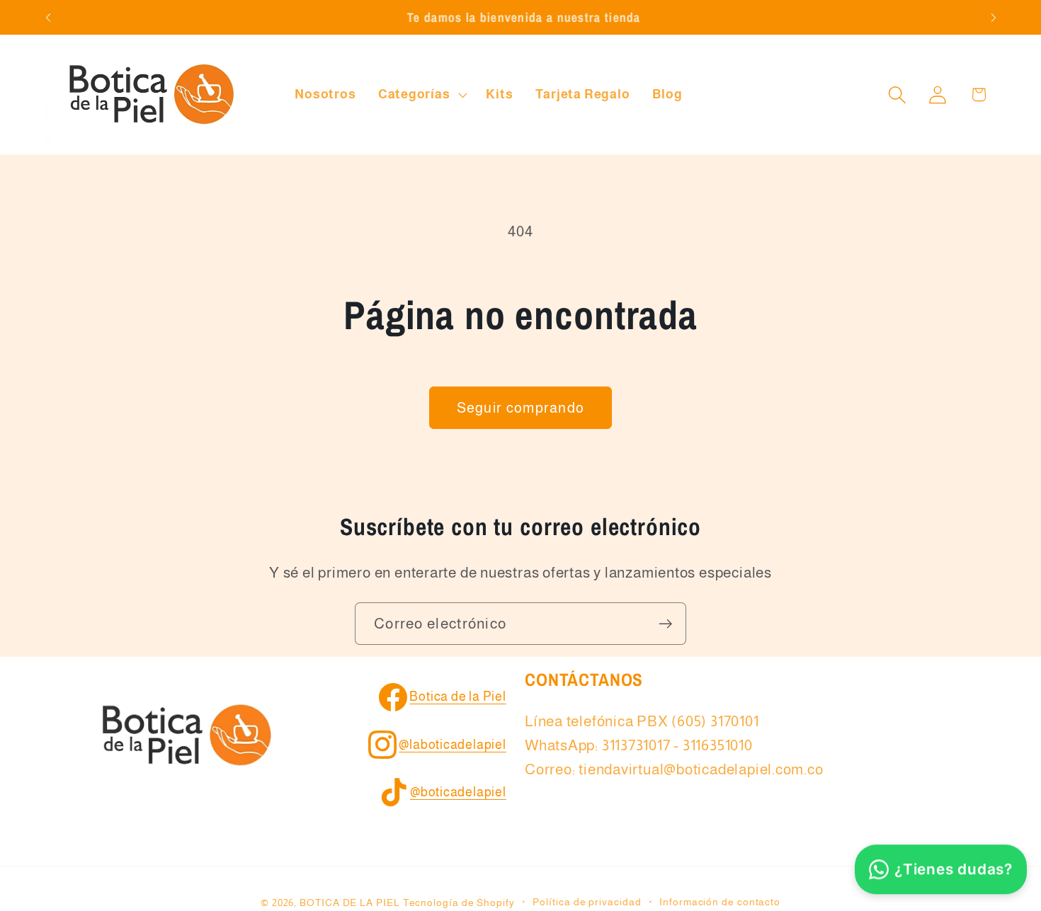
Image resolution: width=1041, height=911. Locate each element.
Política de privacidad (587, 901)
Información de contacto (719, 901)
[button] (421, 95)
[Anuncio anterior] (48, 17)
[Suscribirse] (665, 624)
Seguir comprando (521, 408)
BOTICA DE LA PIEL (349, 902)
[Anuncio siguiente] (993, 17)
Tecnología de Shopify (459, 902)
